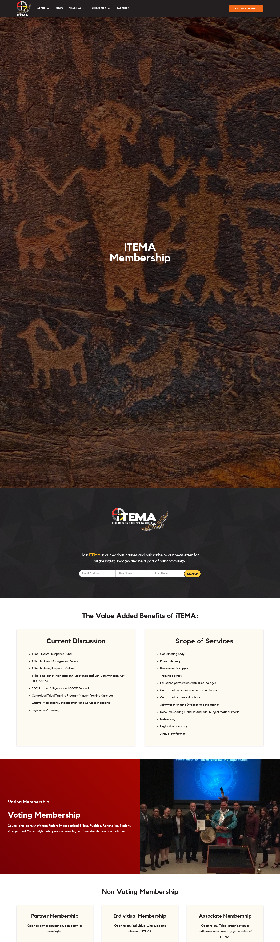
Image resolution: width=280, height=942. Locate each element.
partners (123, 8)
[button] (43, 8)
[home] (24, 8)
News (59, 8)
